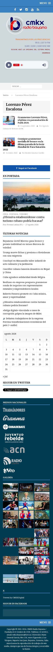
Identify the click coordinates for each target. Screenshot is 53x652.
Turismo (23, 214)
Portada (13, 214)
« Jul (5, 376)
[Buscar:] (26, 86)
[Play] (9, 65)
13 (26, 354)
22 (40, 359)
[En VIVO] (38, 10)
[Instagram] (26, 10)
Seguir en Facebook (26, 168)
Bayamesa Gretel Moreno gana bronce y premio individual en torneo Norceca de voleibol (23, 244)
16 (46, 354)
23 (46, 359)
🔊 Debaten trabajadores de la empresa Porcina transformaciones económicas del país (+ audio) (24, 321)
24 (6, 364)
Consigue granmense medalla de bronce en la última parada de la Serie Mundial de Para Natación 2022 (24, 144)
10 (6, 354)
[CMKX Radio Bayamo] (26, 25)
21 (33, 359)
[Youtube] (32, 10)
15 (40, 354)
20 (26, 359)
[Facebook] (15, 10)
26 (20, 364)
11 (13, 354)
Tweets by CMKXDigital (13, 597)
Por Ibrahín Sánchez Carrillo (33, 153)
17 (6, 359)
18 (13, 359)
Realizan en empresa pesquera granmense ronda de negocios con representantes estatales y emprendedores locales (25, 285)
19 (20, 359)
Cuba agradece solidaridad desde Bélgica (24, 277)
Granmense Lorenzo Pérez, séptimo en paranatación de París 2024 (33, 120)
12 (20, 354)
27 (26, 364)
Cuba (5, 214)
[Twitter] (20, 10)
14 (33, 354)
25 (13, 364)
